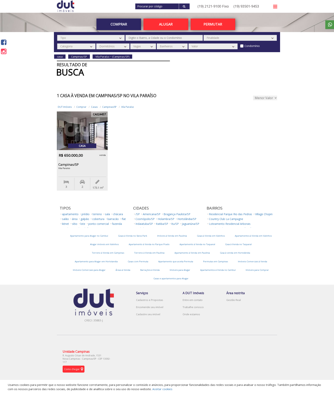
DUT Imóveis (65, 107)
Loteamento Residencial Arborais (229, 224)
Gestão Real (233, 300)
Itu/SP (175, 224)
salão (65, 219)
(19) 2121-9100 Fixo (213, 6)
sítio (74, 224)
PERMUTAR (213, 24)
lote (82, 224)
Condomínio (252, 46)
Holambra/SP (166, 219)
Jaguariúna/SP (190, 224)
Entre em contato (193, 300)
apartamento (70, 214)
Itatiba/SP (162, 224)
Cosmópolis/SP (145, 219)
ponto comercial (98, 224)
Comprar (81, 107)
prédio (85, 214)
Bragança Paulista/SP (177, 214)
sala (107, 214)
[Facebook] (3, 42)
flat (124, 219)
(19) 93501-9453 (246, 6)
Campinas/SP (109, 107)
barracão (113, 219)
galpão (85, 219)
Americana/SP (151, 214)
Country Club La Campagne (226, 219)
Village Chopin (264, 214)
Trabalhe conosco (193, 307)
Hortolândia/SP (186, 219)
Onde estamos (191, 314)
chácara (118, 214)
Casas (94, 107)
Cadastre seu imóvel (148, 314)
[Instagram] (3, 51)
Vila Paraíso (127, 107)
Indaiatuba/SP (144, 224)
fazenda (117, 224)
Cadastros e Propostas (149, 300)
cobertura (98, 219)
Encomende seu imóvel (149, 307)
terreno (97, 214)
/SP (137, 214)
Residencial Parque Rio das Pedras (230, 214)
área (75, 219)
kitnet (65, 224)
